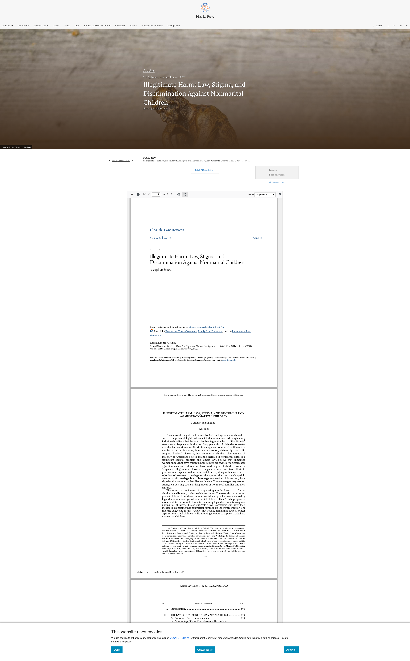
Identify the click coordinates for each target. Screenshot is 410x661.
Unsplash (27, 147)
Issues (67, 25)
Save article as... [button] (204, 170)
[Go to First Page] (144, 194)
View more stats (277, 182)
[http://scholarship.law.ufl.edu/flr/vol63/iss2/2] (179, 348)
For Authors (23, 25)
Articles (6, 25)
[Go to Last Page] (172, 194)
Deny (118, 649)
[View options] (132, 194)
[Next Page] (168, 194)
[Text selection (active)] (185, 194)
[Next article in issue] (132, 160)
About (56, 25)
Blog (77, 25)
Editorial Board (41, 25)
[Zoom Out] (250, 194)
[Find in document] (280, 194)
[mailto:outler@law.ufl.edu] (229, 360)
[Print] (138, 194)
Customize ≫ (206, 649)
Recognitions (174, 25)
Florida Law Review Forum (97, 25)
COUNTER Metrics (179, 637)
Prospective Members (152, 25)
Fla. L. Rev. (149, 157)
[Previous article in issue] (109, 160)
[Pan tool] (178, 194)
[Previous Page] (149, 194)
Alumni (133, 25)
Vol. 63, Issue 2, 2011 (153, 77)
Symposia (120, 25)
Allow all (292, 649)
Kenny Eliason (14, 147)
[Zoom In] (253, 194)
